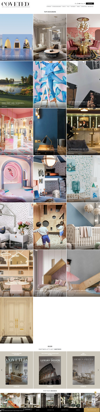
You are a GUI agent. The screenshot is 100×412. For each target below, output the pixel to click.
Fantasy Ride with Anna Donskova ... (80, 290)
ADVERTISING (64, 409)
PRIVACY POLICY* (20, 410)
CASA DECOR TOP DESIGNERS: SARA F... (80, 102)
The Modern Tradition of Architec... (81, 243)
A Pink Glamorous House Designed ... (80, 55)
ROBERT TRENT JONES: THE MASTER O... (13, 103)
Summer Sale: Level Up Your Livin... (46, 55)
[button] (98, 370)
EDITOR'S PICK (84, 6)
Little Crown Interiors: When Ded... (80, 196)
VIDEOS (78, 409)
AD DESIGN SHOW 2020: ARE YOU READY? (80, 149)
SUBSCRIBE (90, 3)
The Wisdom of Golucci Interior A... (13, 290)
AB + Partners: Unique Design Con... (13, 337)
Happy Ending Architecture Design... (47, 290)
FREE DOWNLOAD (91, 409)
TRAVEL (78, 6)
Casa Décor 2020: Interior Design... (13, 149)
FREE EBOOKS (90, 6)
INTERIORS (49, 6)
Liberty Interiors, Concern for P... (13, 243)
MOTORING (73, 6)
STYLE (68, 6)
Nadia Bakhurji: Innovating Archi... (13, 55)
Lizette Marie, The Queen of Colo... (46, 196)
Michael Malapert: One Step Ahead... (46, 149)
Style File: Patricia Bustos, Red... (45, 102)
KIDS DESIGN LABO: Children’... (44, 243)
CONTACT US (50, 409)
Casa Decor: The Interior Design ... (13, 196)
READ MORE (4, 59)
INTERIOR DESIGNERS (56, 6)
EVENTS (64, 6)
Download (16, 386)
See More (50, 346)
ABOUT (38, 409)
